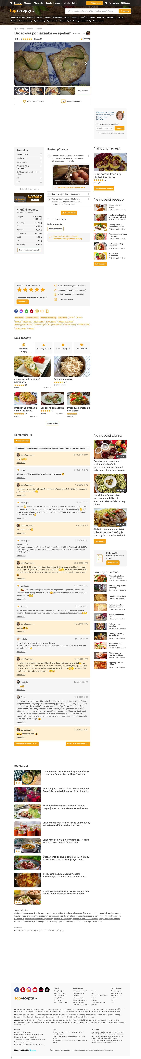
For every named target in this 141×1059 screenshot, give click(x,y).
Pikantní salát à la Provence (116, 644)
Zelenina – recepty (39, 1009)
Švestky (74, 17)
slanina (23, 930)
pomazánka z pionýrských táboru (88, 921)
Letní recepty (110, 17)
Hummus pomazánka (117, 596)
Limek (111, 609)
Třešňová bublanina (93, 1011)
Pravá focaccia (43, 1011)
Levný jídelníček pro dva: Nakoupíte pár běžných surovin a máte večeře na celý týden (109, 500)
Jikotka (44, 413)
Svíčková (34, 1011)
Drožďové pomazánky (48, 318)
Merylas (111, 657)
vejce (35, 930)
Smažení (31, 328)
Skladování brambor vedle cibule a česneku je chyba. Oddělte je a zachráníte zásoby (107, 1037)
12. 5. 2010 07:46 (81, 563)
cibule (29, 930)
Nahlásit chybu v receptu (30, 189)
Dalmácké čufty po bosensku (116, 245)
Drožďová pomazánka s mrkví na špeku (25, 409)
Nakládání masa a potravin (56, 1009)
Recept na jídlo (59, 991)
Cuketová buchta (83, 1022)
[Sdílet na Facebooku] (16, 311)
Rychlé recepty (39, 21)
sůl (58, 930)
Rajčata (13, 21)
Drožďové (39, 29)
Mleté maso (40, 1015)
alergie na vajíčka (106, 919)
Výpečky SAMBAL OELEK (116, 664)
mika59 (17, 416)
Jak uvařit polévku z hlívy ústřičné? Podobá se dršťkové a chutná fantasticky (66, 841)
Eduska (111, 580)
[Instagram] (28, 989)
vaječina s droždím (55, 913)
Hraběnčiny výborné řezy (23, 1042)
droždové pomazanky (63, 919)
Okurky (66, 17)
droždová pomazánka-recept (46, 921)
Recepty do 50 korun (65, 321)
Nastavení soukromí (80, 991)
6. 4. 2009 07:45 (81, 659)
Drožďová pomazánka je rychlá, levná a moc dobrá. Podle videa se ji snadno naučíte (66, 892)
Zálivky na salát (80, 1011)
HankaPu (24, 682)
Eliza (23, 697)
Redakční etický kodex (80, 1005)
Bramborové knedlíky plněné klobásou (107, 176)
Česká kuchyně (65, 21)
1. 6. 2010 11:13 (82, 525)
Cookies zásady (78, 998)
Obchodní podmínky (80, 1000)
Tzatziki (117, 1011)
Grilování (100, 17)
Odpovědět (21, 463)
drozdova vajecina (71, 913)
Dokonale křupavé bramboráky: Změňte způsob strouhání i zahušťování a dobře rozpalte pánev (107, 1033)
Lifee (112, 1002)
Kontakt (94, 1005)
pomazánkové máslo (47, 930)
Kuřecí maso (57, 17)
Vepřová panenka (108, 1011)
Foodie (93, 998)
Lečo (92, 1022)
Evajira (111, 590)
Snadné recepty (40, 325)
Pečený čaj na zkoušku (114, 625)
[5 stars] (43, 289)
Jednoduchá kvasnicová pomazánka (27, 380)
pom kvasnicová (66, 921)
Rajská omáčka (78, 1020)
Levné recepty (98, 21)
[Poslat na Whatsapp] (26, 311)
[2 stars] (25, 289)
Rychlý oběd (113, 1022)
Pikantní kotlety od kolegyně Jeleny (116, 577)
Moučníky (39, 17)
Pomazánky (30, 29)
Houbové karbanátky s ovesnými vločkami (117, 216)
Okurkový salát (19, 1022)
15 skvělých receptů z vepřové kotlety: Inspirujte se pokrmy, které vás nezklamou (65, 807)
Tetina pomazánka (63, 379)
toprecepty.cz (60, 385)
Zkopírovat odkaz (47, 311)
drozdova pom (40, 913)
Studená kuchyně (32, 318)
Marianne (114, 998)
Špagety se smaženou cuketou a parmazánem (118, 236)
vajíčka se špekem (22, 916)
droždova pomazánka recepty (92, 913)
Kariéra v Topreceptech (99, 995)
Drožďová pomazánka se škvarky (78, 409)
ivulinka (24, 639)
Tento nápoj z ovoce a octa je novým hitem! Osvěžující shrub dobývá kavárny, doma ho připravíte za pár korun (66, 791)
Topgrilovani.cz (116, 995)
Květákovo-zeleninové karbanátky (113, 255)
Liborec (111, 599)
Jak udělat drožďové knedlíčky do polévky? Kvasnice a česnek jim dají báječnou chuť (66, 772)
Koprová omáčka (31, 1022)
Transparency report (98, 1002)
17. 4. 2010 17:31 (81, 639)
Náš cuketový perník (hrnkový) (117, 587)
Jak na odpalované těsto (94, 1009)
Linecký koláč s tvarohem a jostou (116, 226)
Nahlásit (94, 1000)
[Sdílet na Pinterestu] (31, 311)
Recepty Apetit (59, 998)
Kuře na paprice (63, 1022)
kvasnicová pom (113, 913)
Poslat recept (42, 311)
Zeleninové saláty (64, 1017)
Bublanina (122, 1022)
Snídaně (18, 321)
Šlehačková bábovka (56, 1011)
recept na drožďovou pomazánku (45, 916)
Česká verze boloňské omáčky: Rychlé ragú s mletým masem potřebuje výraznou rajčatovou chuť (66, 859)
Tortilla (69, 1009)
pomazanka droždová (34, 919)
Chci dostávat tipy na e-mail (107, 124)
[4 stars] (37, 289)
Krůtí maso (30, 1015)
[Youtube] (34, 989)
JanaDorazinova (78, 33)
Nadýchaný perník (101, 1022)
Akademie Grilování (18, 17)
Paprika (92, 17)
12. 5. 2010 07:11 (81, 606)
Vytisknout (37, 311)
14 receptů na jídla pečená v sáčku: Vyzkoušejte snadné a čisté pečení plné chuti (64, 877)
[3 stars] (31, 289)
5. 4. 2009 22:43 (81, 682)
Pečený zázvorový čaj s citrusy (116, 635)
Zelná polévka (69, 1011)
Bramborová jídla (62, 1015)
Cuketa (120, 17)
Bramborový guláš (90, 1020)
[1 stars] (19, 289)
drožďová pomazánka (23, 913)
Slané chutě (27, 321)
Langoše (73, 1022)
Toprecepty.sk (116, 991)
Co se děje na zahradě (22, 1011)
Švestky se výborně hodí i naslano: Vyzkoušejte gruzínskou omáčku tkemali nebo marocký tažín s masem (109, 466)
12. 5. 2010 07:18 (81, 586)
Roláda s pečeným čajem (116, 615)
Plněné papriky (31, 1020)
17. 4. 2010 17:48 (81, 624)
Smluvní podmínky (79, 1002)
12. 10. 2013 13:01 (81, 455)
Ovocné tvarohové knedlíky (62, 1020)
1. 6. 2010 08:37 (81, 540)
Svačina (71, 318)
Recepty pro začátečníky (82, 21)
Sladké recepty (28, 1017)
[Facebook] (16, 989)
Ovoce (91, 1017)
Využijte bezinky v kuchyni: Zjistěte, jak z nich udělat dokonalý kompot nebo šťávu (107, 1041)
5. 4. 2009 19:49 (81, 730)
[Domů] (15, 29)
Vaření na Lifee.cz (60, 993)
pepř (62, 930)
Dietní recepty (40, 1017)
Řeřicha (121, 1009)
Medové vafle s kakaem (115, 206)
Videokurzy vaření (60, 995)
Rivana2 (24, 606)
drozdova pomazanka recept (98, 916)
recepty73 (97, 183)
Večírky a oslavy (20, 328)
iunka (16, 388)
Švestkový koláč (19, 1024)
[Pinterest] (22, 989)
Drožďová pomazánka (52, 408)
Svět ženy (57, 1000)
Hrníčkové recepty (25, 21)
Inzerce (93, 991)
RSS (92, 993)
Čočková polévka (113, 1020)
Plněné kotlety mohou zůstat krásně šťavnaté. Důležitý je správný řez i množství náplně (109, 532)
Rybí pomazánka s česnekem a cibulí (116, 606)
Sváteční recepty (70, 325)
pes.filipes (25, 503)
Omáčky (30, 17)
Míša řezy (53, 1022)
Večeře (79, 318)
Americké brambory (111, 1009)
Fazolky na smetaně (45, 1020)
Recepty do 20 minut (55, 325)
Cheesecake (102, 1020)
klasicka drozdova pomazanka (72, 916)
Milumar (111, 619)
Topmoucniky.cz (116, 993)
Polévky (48, 17)
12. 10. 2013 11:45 (81, 470)
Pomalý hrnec (73, 1015)
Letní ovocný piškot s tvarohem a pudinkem (29, 1044)
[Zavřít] (88, 448)
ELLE (112, 1000)
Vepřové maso (50, 1015)
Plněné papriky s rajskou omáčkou (116, 654)
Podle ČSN (83, 17)
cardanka (25, 586)
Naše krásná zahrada (61, 1002)
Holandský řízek (43, 1022)
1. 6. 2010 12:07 (81, 502)
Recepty (21, 29)
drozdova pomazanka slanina (85, 919)
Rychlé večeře (52, 21)
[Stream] (41, 989)
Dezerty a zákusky (78, 1009)
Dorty (86, 1017)
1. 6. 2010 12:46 (81, 485)
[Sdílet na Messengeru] (21, 311)
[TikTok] (47, 989)
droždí (17, 930)
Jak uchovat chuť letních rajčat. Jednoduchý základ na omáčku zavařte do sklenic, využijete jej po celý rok (66, 825)
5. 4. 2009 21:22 (81, 697)
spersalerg (48, 919)
